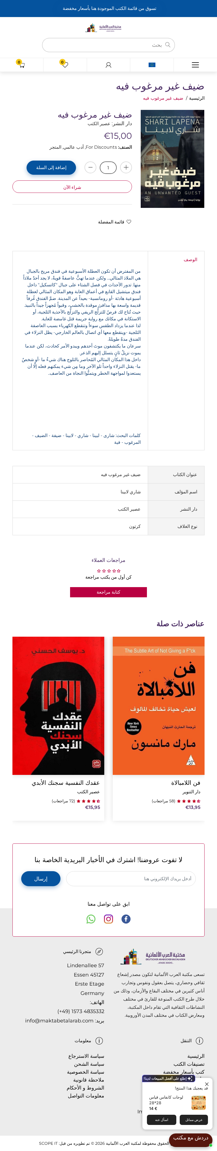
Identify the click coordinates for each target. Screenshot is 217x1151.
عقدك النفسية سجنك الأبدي (66, 782)
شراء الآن (72, 187)
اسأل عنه (161, 1120)
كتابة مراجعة (108, 592)
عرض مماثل (194, 1120)
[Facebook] (126, 919)
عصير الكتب (88, 791)
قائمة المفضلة (111, 222)
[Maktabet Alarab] (108, 27)
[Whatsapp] (91, 919)
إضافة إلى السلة (51, 167)
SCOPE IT (48, 1143)
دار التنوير (191, 791)
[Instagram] (108, 919)
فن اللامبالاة (185, 782)
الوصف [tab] (190, 259)
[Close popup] (207, 1083)
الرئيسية (197, 98)
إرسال (40, 879)
